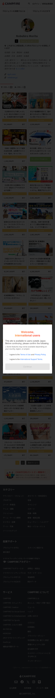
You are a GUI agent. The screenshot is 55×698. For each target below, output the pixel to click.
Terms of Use (25, 354)
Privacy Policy (40, 354)
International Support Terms (31, 359)
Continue (27, 366)
